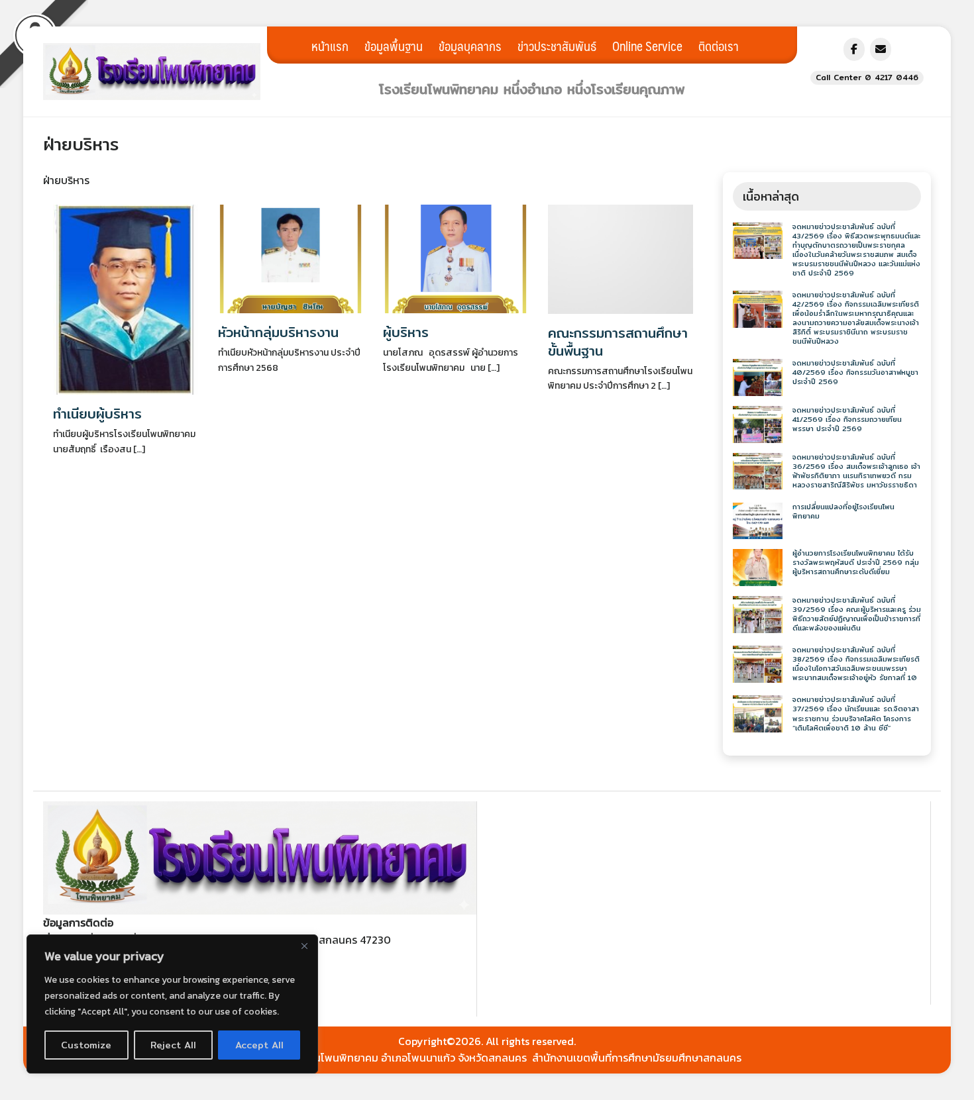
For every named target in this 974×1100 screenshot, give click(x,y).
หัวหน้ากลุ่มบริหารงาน (278, 332)
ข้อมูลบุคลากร (470, 45)
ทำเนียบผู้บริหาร (97, 414)
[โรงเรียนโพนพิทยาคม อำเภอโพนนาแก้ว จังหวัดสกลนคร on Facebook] (854, 49)
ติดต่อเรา (718, 45)
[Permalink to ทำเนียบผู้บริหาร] (125, 298)
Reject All (173, 1045)
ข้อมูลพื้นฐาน (393, 45)
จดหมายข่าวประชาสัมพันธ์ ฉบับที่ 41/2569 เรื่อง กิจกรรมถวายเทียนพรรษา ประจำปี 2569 (847, 419)
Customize (86, 1045)
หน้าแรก (330, 45)
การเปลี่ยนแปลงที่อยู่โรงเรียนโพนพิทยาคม (843, 511)
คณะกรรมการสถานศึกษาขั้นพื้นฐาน (618, 342)
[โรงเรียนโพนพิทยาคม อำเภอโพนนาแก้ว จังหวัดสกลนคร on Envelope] (880, 49)
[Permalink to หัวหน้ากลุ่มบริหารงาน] (290, 258)
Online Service (647, 45)
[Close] (304, 946)
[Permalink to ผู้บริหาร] (455, 258)
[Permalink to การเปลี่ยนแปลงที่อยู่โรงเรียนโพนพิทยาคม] (758, 520)
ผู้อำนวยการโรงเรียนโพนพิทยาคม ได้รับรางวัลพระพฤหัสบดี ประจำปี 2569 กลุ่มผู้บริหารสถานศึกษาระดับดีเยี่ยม (855, 562)
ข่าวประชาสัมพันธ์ (556, 45)
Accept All (259, 1045)
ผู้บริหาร (406, 332)
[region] (172, 1004)
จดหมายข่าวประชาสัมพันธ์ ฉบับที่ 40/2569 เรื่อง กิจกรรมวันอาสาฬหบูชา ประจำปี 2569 (855, 372)
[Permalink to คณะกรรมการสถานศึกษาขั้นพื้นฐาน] (620, 258)
